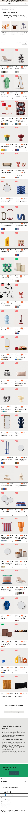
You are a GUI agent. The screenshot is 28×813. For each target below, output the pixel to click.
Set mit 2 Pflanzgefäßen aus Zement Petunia (6, 643)
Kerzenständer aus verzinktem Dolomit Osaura (5, 409)
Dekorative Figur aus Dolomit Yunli (6, 617)
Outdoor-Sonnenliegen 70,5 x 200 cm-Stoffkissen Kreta (7, 70)
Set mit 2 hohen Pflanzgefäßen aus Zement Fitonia (19, 279)
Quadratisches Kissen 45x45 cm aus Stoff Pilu (6, 590)
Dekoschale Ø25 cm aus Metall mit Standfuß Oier (21, 538)
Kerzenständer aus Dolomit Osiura (19, 304)
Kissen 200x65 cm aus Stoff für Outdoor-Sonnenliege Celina (20, 591)
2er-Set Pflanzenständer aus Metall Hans (6, 226)
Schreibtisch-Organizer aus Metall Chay (6, 669)
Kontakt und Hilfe (5, 784)
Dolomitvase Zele (5, 146)
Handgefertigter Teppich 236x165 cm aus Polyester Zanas (21, 122)
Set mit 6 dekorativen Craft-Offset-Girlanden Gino (20, 644)
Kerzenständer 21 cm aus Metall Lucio (21, 486)
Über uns (3, 779)
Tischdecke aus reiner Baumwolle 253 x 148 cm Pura (21, 513)
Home (2, 8)
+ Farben (17, 594)
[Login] (26, 4)
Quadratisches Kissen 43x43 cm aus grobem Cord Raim (6, 696)
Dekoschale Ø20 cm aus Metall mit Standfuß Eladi (21, 408)
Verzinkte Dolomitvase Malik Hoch (20, 69)
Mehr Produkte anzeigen (14, 712)
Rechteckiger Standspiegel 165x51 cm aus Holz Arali (20, 96)
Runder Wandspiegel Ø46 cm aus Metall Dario (7, 200)
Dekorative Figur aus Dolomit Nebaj (6, 95)
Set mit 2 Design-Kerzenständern (19, 174)
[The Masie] (9, 4)
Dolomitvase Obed (5, 251)
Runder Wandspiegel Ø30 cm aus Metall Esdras (21, 460)
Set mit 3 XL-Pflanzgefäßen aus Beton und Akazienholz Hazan (21, 565)
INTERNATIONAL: (10, 787)
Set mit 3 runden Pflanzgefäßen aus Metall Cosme (7, 122)
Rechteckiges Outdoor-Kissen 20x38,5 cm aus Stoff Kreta (20, 383)
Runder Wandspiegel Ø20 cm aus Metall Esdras (7, 564)
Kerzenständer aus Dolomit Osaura (19, 252)
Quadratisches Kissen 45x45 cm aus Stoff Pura (21, 200)
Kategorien (4, 781)
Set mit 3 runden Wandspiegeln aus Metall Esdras (7, 513)
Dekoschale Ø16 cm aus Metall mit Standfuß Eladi (21, 147)
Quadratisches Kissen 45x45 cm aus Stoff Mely (7, 278)
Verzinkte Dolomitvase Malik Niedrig (6, 382)
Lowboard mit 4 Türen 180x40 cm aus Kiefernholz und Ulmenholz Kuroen (20, 697)
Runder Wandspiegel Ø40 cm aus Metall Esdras (21, 617)
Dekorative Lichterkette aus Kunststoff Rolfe (6, 304)
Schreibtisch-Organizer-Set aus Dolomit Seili (20, 356)
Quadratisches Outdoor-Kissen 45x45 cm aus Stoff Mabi (7, 539)
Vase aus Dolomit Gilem (6, 329)
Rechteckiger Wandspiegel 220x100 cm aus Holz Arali (7, 435)
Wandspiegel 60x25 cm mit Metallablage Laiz (6, 356)
